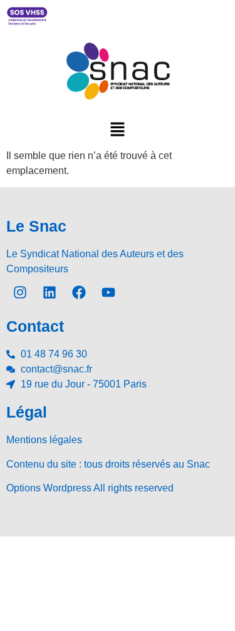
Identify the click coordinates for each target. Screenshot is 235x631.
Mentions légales (44, 439)
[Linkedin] (49, 292)
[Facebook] (79, 292)
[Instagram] (20, 292)
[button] (117, 128)
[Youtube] (108, 292)
